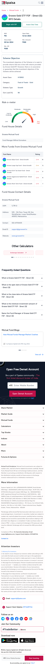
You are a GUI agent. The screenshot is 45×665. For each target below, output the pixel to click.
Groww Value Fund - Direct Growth (18, 159)
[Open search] (39, 3)
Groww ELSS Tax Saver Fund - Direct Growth (18, 171)
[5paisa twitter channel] (12, 618)
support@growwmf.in (19, 229)
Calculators (6, 426)
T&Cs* (33, 663)
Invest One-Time (32, 25)
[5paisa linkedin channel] (21, 618)
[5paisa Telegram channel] (3, 618)
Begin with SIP (11, 24)
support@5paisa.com (18, 598)
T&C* (32, 398)
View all (38, 354)
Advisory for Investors (9, 551)
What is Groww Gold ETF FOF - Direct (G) (18, 278)
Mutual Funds (14, 10)
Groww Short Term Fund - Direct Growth (19, 183)
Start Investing (34, 658)
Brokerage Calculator (17, 253)
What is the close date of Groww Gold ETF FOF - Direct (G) (18, 295)
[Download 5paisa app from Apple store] (27, 641)
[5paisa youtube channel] (26, 618)
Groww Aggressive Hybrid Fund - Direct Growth (19, 177)
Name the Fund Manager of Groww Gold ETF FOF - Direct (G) (19, 314)
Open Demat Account (22, 393)
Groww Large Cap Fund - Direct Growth (19, 165)
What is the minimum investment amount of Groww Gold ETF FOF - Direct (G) (19, 305)
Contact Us (4, 538)
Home (4, 10)
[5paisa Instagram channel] (7, 618)
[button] (12, 257)
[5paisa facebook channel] (16, 618)
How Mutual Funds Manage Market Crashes (20, 334)
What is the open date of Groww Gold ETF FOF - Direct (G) (20, 286)
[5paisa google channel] (30, 618)
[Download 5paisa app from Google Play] (9, 641)
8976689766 (27, 607)
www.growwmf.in (18, 236)
